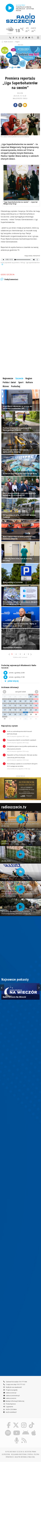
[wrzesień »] (35, 691)
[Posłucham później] (2, 264)
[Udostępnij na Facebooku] (15, 105)
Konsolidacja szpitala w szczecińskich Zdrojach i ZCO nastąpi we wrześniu (22, 766)
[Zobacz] (20, 57)
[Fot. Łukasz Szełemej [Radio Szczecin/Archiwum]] (20, 124)
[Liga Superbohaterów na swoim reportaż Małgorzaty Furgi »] (21, 182)
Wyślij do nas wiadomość (29, 37)
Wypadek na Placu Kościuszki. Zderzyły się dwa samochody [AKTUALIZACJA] (22, 757)
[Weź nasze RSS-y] (24, 1438)
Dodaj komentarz (11, 279)
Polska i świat (9, 382)
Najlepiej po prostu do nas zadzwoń (10, 37)
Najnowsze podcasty (15, 979)
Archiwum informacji (10, 687)
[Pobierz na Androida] (25, 1430)
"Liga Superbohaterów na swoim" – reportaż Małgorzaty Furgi (20, 203)
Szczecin (19, 378)
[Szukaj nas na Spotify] (8, 1430)
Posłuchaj (15, 386)
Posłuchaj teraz (11, 1404)
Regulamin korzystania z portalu (22, 1454)
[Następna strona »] (31, 654)
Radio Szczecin (8, 42)
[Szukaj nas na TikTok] (31, 1422)
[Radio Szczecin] (20, 19)
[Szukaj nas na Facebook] (9, 1422)
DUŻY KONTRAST (11, 1412)
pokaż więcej (13, 681)
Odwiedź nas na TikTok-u (22, 37)
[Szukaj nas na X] (16, 1422)
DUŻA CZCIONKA (11, 1409)
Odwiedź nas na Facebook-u (13, 37)
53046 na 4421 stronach (20, 657)
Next (39, 987)
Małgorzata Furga (20, 98)
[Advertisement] (20, 305)
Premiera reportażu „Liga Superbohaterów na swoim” (20, 83)
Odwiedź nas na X (16, 37)
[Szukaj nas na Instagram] (24, 1422)
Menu (38, 37)
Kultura (29, 382)
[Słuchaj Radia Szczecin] (10, 8)
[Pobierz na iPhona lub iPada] (33, 1430)
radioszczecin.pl (11, 1393)
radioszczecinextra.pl (13, 1395)
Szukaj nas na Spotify (26, 37)
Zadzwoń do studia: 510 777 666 (16, 1382)
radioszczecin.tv (13, 807)
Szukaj (32, 37)
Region (17, 42)
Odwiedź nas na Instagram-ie (19, 37)
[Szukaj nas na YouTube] (16, 1430)
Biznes (6, 386)
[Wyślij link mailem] (25, 105)
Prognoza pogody (11, 1390)
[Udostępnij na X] (20, 105)
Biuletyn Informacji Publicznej (15, 1401)
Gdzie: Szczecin (7, 274)
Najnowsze (8, 378)
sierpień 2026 (20, 692)
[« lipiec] (5, 691)
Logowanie (9, 1407)
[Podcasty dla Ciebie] (16, 1438)
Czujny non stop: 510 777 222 (15, 1384)
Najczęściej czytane (9, 725)
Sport (20, 382)
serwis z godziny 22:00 (16, 673)
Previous (2, 987)
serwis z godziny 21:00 (16, 677)
